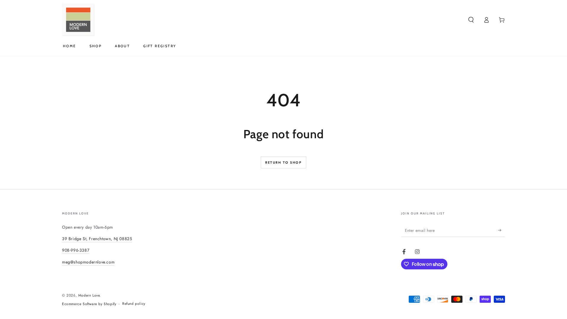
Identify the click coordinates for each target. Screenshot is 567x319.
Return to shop (283, 162)
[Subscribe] (501, 230)
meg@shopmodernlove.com (88, 262)
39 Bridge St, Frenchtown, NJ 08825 (97, 239)
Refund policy (133, 303)
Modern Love (89, 295)
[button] (471, 19)
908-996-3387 (75, 250)
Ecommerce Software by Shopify (89, 304)
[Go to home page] (78, 20)
